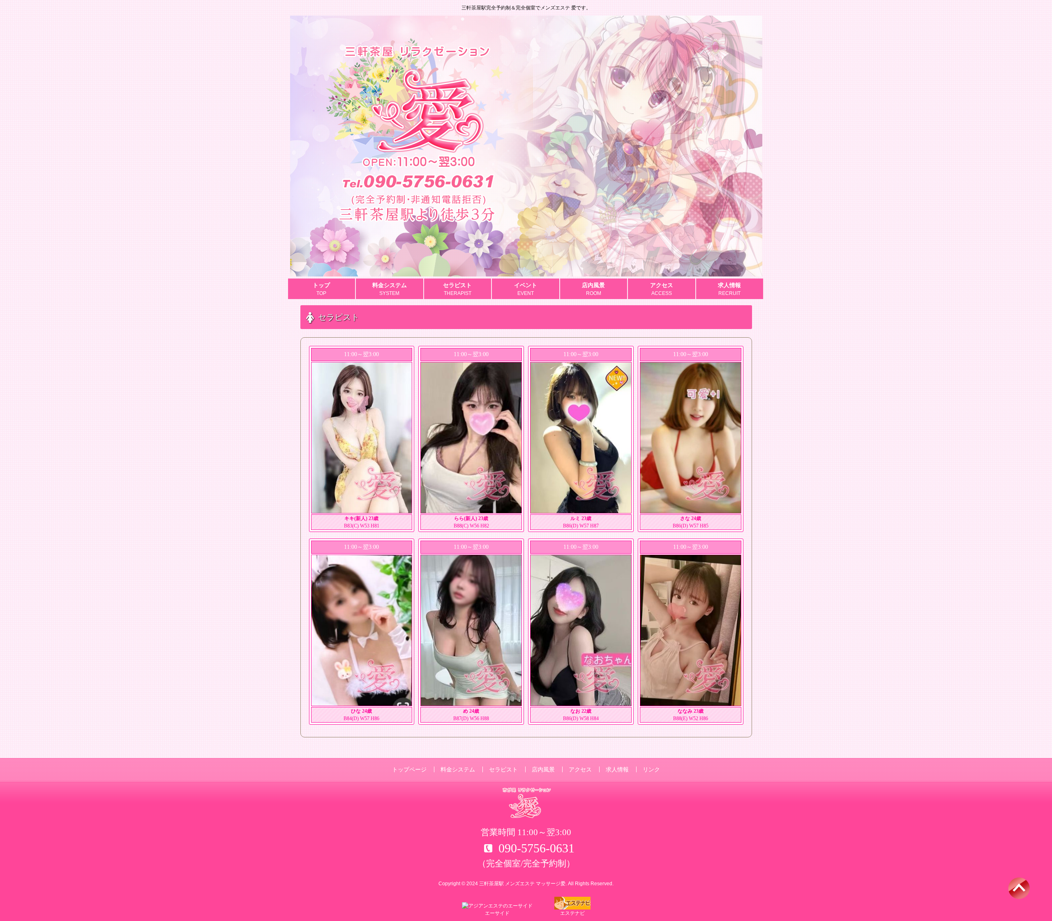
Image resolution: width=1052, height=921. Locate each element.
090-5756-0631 (536, 848)
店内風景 (543, 769)
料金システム (458, 769)
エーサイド (497, 913)
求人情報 (617, 769)
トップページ (409, 769)
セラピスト (503, 769)
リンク (651, 769)
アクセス (580, 769)
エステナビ (572, 913)
